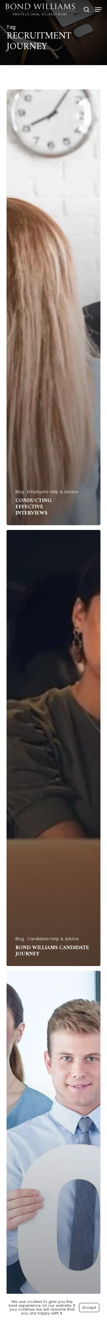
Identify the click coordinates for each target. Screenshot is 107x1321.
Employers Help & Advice (52, 492)
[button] (98, 9)
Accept (89, 1307)
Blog (19, 492)
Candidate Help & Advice (53, 939)
